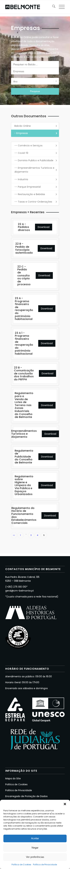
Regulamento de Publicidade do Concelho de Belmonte (24, 456)
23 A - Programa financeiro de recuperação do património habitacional (24, 308)
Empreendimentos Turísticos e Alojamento (24, 434)
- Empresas (21, 133)
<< (14, 535)
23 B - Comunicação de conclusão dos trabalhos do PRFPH (24, 373)
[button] (65, 804)
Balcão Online (22, 126)
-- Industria (21, 179)
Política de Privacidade (45, 864)
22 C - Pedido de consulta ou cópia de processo (24, 275)
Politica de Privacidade (18, 790)
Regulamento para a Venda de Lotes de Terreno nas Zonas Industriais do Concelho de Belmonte (24, 405)
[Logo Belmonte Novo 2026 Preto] (29, 7)
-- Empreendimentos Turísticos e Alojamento (34, 169)
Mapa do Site (13, 778)
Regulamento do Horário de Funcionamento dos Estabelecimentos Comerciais (23, 515)
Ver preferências (35, 856)
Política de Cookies (21, 864)
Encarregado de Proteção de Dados (26, 796)
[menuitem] (52, 7)
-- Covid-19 (21, 153)
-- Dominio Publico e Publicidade (33, 160)
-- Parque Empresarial (27, 186)
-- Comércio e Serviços (28, 145)
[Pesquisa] (52, 7)
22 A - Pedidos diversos (24, 227)
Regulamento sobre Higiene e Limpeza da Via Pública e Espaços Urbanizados (24, 485)
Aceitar (35, 838)
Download (43, 227)
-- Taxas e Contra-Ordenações (33, 201)
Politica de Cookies (16, 784)
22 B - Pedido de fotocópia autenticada (24, 248)
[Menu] (60, 7)
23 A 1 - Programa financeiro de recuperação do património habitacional (24, 343)
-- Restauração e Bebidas (29, 194)
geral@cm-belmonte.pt (19, 590)
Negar (35, 847)
